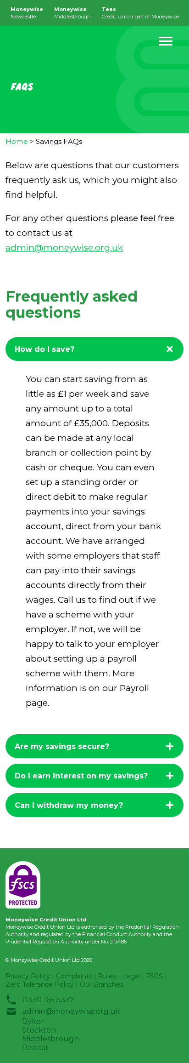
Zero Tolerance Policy (40, 984)
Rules (107, 976)
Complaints (74, 976)
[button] (165, 41)
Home (17, 141)
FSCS (154, 976)
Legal (131, 976)
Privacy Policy (28, 976)
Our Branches (101, 984)
